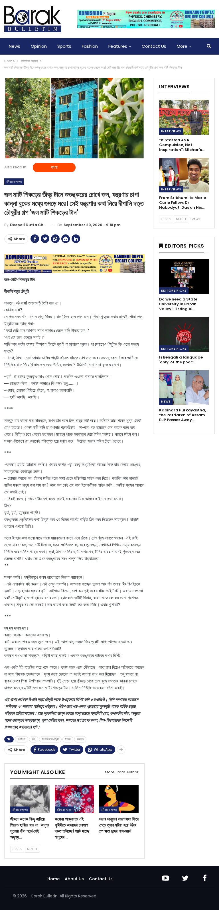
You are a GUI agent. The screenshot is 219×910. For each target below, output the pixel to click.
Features (117, 46)
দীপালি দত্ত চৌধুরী (50, 739)
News (14, 46)
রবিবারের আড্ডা (14, 181)
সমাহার (80, 739)
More (182, 46)
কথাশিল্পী (21, 739)
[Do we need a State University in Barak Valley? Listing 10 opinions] (184, 276)
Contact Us (154, 46)
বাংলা (54, 167)
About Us (74, 879)
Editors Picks (173, 290)
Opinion (39, 46)
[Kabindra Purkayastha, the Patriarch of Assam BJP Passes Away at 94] (184, 387)
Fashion (90, 46)
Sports (64, 46)
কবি (33, 739)
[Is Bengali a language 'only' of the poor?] (184, 334)
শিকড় (67, 739)
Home (53, 879)
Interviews (171, 131)
